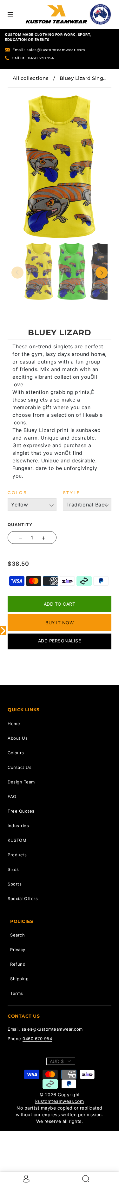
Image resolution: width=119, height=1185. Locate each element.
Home (14, 723)
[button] (21, 92)
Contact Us (19, 767)
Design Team (21, 781)
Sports (15, 883)
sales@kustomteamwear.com (52, 1029)
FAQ (12, 796)
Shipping (19, 978)
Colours (16, 752)
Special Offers (23, 898)
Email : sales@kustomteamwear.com (48, 50)
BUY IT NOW (59, 622)
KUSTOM (17, 840)
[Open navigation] (15, 14)
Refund (17, 964)
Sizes (13, 869)
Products (17, 854)
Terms (16, 993)
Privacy (17, 949)
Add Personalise (59, 640)
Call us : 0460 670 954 (33, 58)
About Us (18, 738)
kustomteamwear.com (59, 1101)
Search (17, 934)
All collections (31, 78)
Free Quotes (21, 811)
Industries (18, 825)
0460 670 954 (37, 1038)
